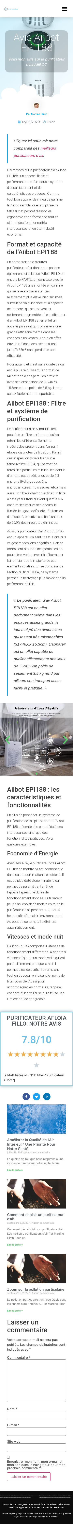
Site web (13, 1441)
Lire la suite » (15, 1169)
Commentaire (18, 1357)
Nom (12, 1408)
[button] (64, 8)
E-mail (13, 1425)
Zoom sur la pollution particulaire (35, 1289)
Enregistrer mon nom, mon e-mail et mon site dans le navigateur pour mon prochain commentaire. (36, 1465)
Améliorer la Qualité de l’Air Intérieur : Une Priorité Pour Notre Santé (31, 1144)
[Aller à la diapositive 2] (36, 774)
